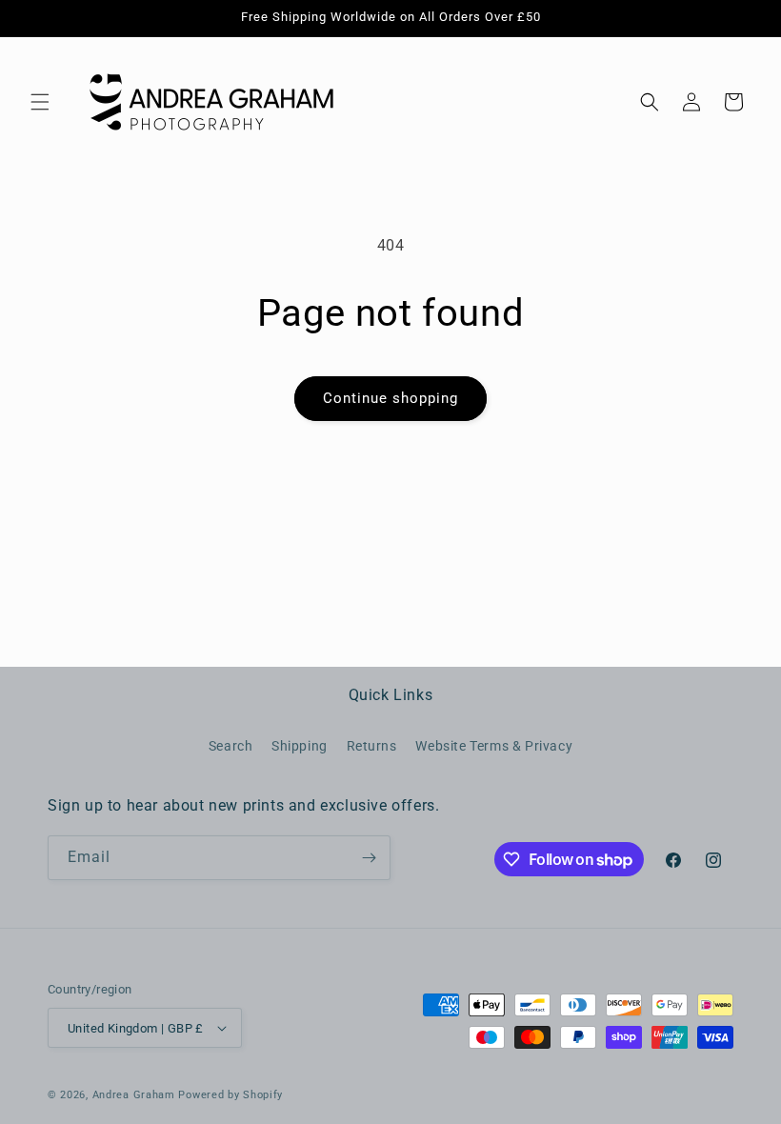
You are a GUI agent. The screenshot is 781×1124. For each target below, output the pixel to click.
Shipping (299, 745)
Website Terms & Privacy (493, 745)
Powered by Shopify (230, 1095)
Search (231, 745)
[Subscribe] (369, 857)
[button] (40, 102)
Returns (372, 745)
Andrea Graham (133, 1095)
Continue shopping (390, 398)
